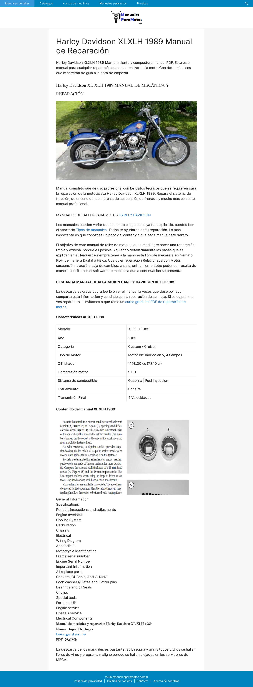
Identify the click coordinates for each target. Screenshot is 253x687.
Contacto (142, 681)
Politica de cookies (120, 681)
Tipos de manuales (91, 230)
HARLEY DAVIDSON (135, 215)
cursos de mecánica (76, 3)
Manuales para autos (113, 3)
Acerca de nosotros (166, 681)
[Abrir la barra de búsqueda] (246, 3)
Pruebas (142, 3)
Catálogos (46, 3)
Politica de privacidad (88, 681)
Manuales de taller (17, 3)
